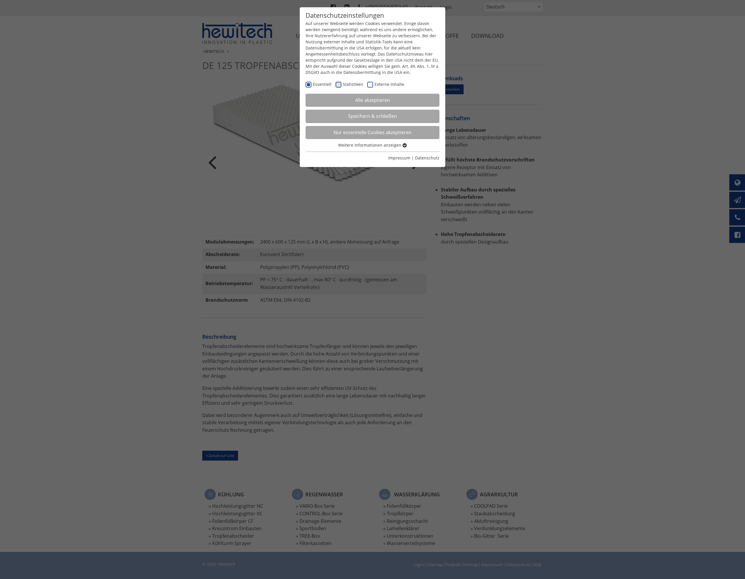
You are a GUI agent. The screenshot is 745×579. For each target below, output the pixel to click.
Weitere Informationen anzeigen (370, 145)
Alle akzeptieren (372, 100)
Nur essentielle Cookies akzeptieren (372, 132)
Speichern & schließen (372, 116)
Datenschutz (427, 158)
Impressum (399, 158)
